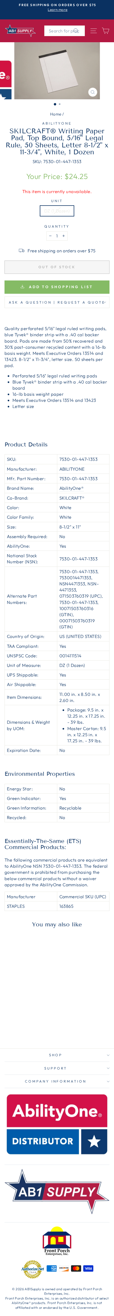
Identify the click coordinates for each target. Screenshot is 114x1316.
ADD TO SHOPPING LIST (60, 286)
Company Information (56, 1081)
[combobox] (64, 30)
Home (56, 114)
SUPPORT (55, 1068)
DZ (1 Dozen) (57, 211)
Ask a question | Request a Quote (57, 302)
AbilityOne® (71, 488)
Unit (57, 201)
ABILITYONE (57, 123)
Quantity (57, 226)
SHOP (56, 1055)
